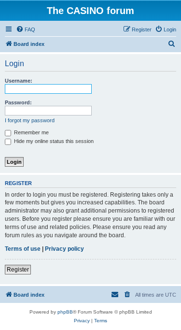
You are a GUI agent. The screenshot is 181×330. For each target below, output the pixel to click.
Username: (18, 81)
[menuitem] (25, 29)
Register (18, 269)
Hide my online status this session (53, 141)
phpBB (65, 312)
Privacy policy (64, 248)
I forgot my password (30, 120)
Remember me (31, 132)
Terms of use (23, 248)
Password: (18, 102)
